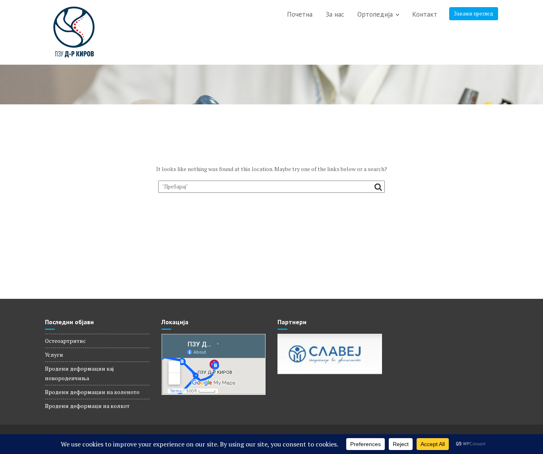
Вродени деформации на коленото (92, 392)
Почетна (299, 14)
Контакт (424, 14)
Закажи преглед (473, 13)
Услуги (54, 354)
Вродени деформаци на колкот (87, 406)
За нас (335, 14)
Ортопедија (375, 14)
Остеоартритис (65, 340)
